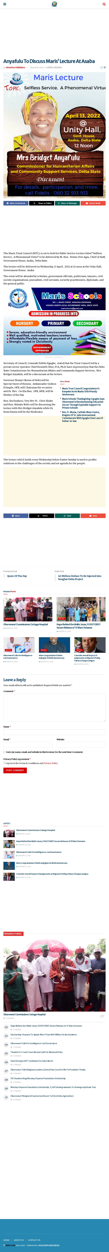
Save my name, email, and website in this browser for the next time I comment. (44, 752)
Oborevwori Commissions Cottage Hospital (25, 624)
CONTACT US (34, 1240)
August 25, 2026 (11, 628)
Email (7, 739)
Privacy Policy (50, 763)
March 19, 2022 (37, 67)
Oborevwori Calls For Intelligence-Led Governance (38, 852)
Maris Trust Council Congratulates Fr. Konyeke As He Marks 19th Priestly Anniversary (81, 391)
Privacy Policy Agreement (17, 759)
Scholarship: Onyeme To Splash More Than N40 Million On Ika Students (44, 1034)
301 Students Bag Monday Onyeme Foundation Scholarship (38, 1078)
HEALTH (9, 619)
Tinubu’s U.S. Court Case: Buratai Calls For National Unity (37, 1052)
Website (60, 739)
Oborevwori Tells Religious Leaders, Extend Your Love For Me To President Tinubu (48, 1069)
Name (7, 726)
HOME (6, 1240)
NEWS (50, 67)
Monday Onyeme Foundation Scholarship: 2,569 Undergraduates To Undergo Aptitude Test (53, 1087)
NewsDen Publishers (15, 67)
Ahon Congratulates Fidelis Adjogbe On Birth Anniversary (51, 656)
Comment (9, 691)
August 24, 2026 (64, 631)
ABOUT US (19, 1240)
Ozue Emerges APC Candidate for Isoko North (32, 1061)
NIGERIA (58, 67)
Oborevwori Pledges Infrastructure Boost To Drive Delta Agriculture (42, 1096)
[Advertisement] (54, 32)
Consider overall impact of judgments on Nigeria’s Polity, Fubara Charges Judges (87, 658)
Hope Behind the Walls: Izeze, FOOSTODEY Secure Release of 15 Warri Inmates (50, 841)
